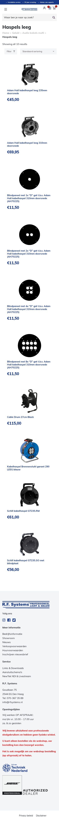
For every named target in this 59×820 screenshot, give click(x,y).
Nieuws (6, 642)
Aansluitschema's (12, 672)
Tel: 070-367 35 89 (12, 698)
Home (5, 32)
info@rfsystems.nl (12, 702)
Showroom (8, 638)
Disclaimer (41, 815)
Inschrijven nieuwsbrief (15, 654)
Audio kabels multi (33, 32)
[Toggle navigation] (5, 9)
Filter (9, 51)
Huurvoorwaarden (12, 650)
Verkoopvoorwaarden (14, 646)
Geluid (15, 32)
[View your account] (44, 8)
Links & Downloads (13, 668)
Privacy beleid (26, 815)
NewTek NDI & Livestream (16, 676)
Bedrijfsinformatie (12, 633)
